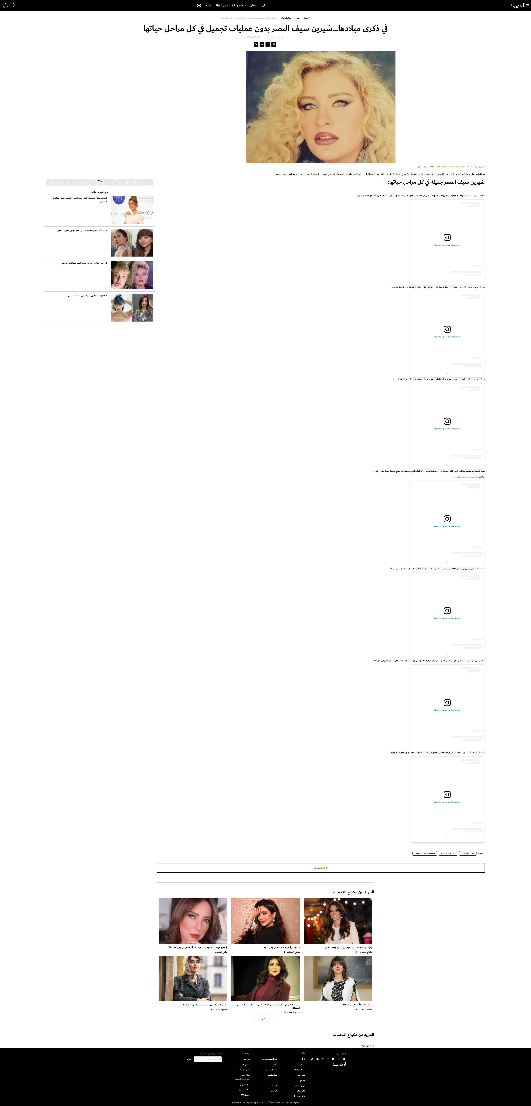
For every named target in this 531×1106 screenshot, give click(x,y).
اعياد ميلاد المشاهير (448, 853)
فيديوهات (273, 1085)
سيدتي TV (245, 1095)
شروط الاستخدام (243, 1069)
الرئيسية (307, 18)
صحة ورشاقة (239, 5)
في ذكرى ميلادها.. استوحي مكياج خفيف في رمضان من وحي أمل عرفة (198, 947)
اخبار (275, 1064)
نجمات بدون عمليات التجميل (425, 853)
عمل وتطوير (272, 1075)
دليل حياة (301, 1075)
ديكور (275, 1080)
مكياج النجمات (286, 18)
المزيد (264, 1018)
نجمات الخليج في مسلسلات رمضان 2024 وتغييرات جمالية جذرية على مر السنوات (268, 1006)
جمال (253, 5)
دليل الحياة (222, 5)
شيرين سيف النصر (471, 195)
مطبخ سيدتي (244, 1089)
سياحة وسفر (272, 1069)
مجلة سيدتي (245, 1084)
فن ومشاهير (300, 1085)
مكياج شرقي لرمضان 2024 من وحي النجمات (280, 947)
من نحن (246, 1059)
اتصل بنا (246, 1064)
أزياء (263, 5)
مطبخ (209, 5)
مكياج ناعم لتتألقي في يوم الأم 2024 (356, 1005)
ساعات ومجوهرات (269, 1059)
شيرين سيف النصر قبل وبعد (466, 477)
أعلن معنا (246, 1075)
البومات (274, 1091)
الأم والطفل (300, 1091)
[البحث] (13, 5)
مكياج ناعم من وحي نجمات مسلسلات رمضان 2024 (205, 1005)
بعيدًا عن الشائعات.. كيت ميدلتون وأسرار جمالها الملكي (348, 947)
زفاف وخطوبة (299, 1096)
